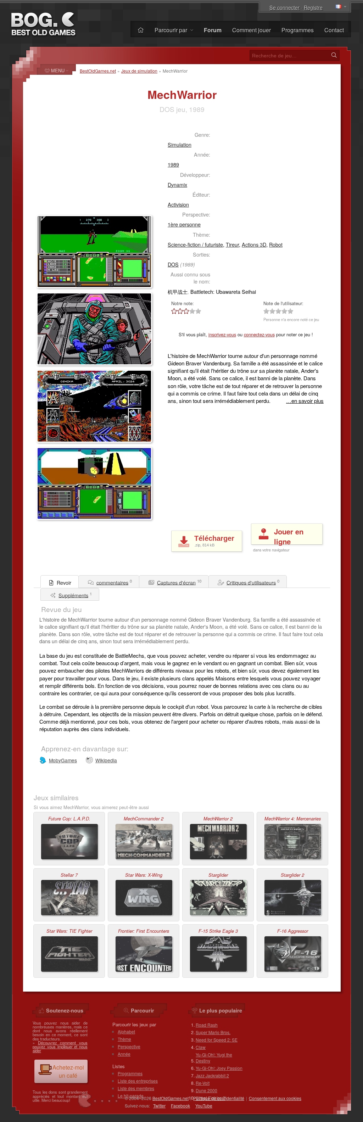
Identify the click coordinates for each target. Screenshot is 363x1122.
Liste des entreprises (138, 1081)
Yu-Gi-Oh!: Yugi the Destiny (214, 1057)
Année (124, 1054)
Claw (201, 1047)
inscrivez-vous (222, 334)
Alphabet (126, 1031)
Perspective (129, 1046)
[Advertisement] (95, 168)
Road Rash (207, 1025)
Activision (178, 204)
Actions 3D (254, 244)
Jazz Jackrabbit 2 (212, 1075)
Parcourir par (172, 30)
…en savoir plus (305, 400)
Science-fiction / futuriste (195, 244)
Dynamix (177, 184)
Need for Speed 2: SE (217, 1040)
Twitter (159, 1106)
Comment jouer (251, 30)
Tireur (232, 244)
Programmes (297, 30)
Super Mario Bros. (213, 1032)
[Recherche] (333, 55)
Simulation (179, 144)
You (203, 1106)
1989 (173, 164)
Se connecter (284, 7)
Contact (334, 30)
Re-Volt (203, 1083)
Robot (276, 244)
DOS (173, 264)
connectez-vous (259, 334)
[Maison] (141, 30)
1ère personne (184, 224)
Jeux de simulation (139, 71)
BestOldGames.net (98, 71)
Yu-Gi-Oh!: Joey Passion (219, 1068)
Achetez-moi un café (68, 1071)
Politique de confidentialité (218, 1098)
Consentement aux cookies (275, 1098)
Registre (313, 7)
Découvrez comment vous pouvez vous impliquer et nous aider (60, 1046)
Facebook (180, 1106)
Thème (124, 1039)
